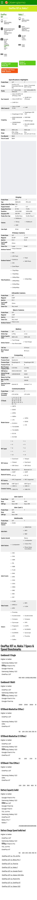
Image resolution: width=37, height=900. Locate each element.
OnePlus (4, 14)
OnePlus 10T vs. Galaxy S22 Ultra (13, 875)
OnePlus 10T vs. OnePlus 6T (11, 882)
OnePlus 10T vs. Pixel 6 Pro (11, 879)
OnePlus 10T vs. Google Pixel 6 (12, 871)
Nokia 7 (26, 85)
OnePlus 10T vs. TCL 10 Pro (11, 856)
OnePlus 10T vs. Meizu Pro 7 (11, 860)
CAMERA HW (6, 46)
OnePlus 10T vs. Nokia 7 (10, 867)
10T (2, 16)
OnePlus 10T (15, 84)
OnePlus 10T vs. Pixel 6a (10, 863)
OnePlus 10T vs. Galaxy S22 (11, 886)
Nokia (20, 14)
